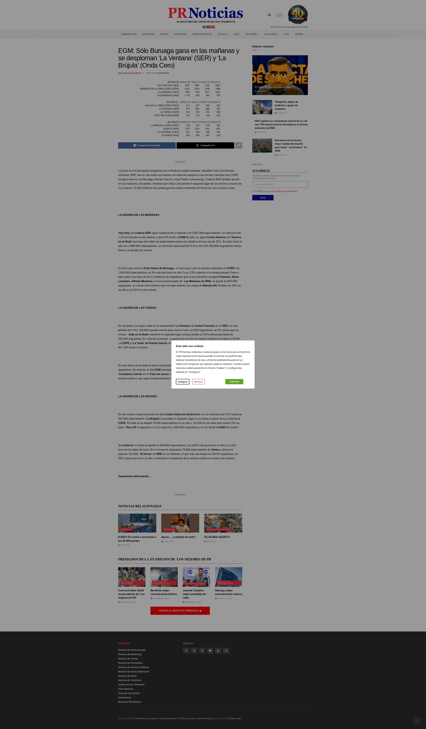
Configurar (183, 381)
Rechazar (198, 381)
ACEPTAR (234, 381)
